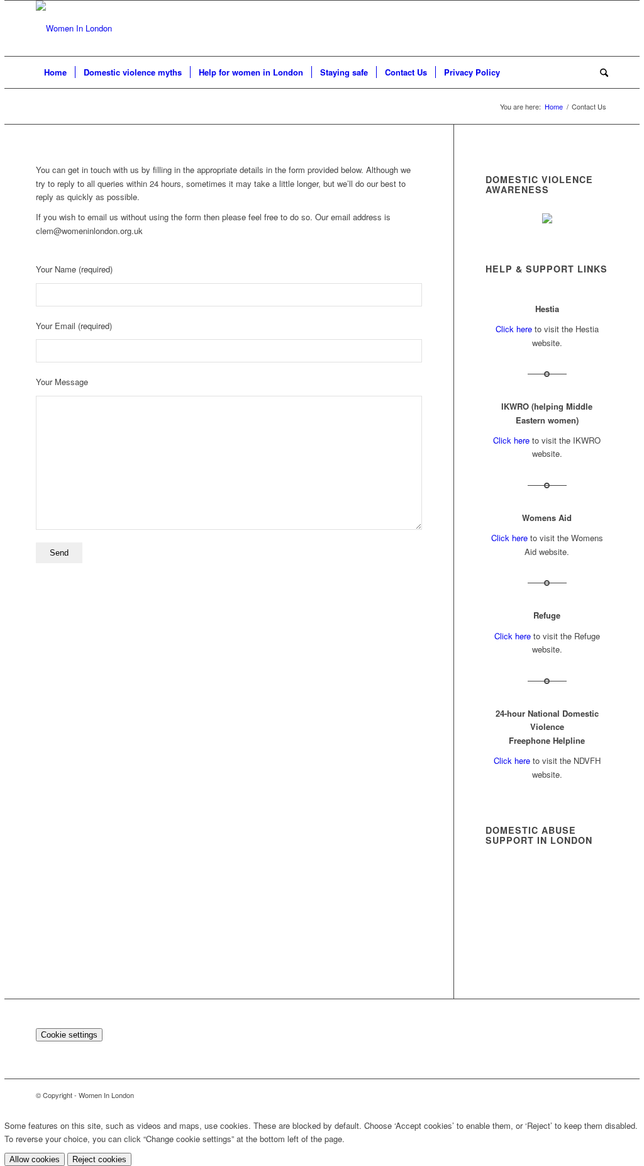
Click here (514, 329)
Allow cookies (34, 1159)
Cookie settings (69, 1035)
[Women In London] (74, 28)
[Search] (600, 72)
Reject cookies (99, 1159)
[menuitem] (55, 72)
